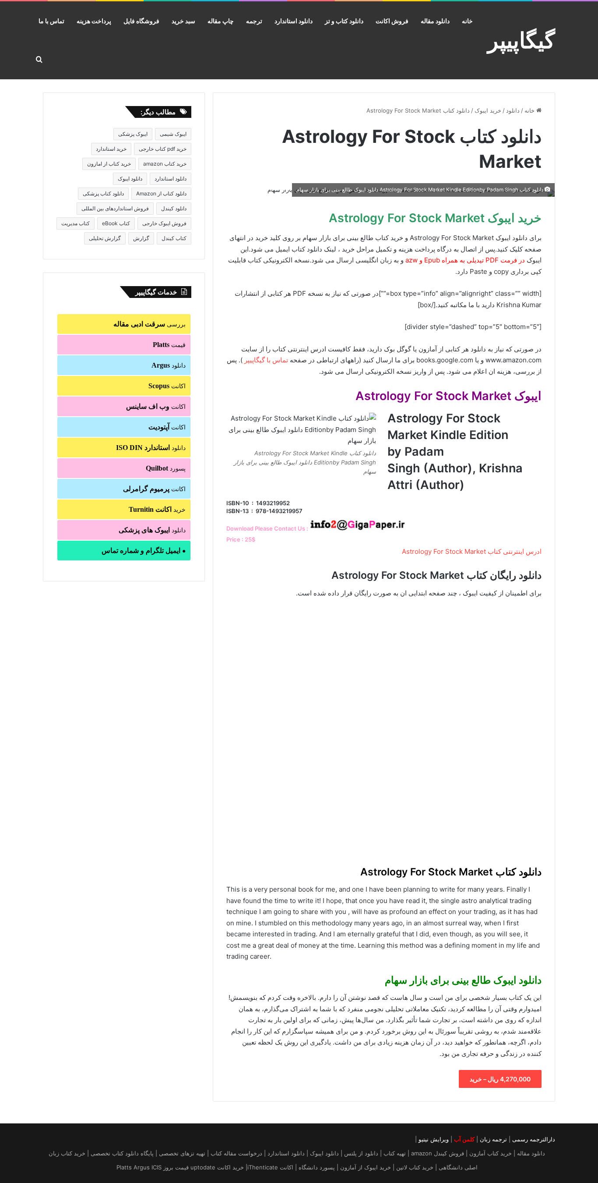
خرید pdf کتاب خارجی (162, 148)
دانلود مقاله (435, 21)
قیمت (169, 344)
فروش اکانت (392, 21)
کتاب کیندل (174, 238)
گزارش (141, 238)
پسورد (166, 468)
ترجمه (254, 21)
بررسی (149, 324)
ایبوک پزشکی (133, 134)
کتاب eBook (116, 223)
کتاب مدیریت (75, 223)
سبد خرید (183, 21)
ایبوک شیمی (173, 134)
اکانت (167, 386)
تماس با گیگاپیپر (266, 360)
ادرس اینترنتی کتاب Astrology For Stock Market (472, 551)
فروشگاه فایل (141, 21)
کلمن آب (464, 1139)
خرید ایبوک (488, 110)
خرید (157, 509)
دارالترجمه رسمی (533, 1139)
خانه (467, 21)
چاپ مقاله (221, 21)
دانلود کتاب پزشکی (103, 193)
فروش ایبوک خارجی (164, 223)
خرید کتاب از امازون (109, 163)
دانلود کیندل (173, 208)
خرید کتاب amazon (164, 163)
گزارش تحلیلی (105, 238)
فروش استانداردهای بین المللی (115, 208)
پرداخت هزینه (94, 21)
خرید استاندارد (111, 148)
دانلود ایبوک (130, 178)
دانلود (513, 110)
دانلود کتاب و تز (344, 21)
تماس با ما (51, 21)
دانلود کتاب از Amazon (161, 193)
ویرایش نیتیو (434, 1139)
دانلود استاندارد (293, 21)
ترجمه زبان (493, 1139)
